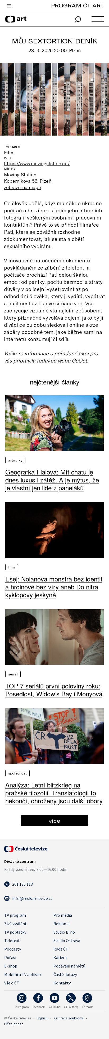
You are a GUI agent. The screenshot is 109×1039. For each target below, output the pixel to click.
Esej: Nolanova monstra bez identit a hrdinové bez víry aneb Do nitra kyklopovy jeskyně (53, 587)
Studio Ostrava (66, 940)
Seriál (13, 674)
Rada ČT (60, 949)
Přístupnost (13, 1024)
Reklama (61, 923)
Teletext (12, 940)
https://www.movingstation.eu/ (37, 163)
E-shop (10, 966)
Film (11, 567)
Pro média (62, 915)
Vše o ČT (11, 983)
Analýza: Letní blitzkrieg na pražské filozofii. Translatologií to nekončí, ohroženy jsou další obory (54, 793)
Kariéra (60, 957)
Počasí (10, 957)
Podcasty (12, 949)
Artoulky (15, 460)
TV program (15, 915)
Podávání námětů (69, 966)
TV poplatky (15, 932)
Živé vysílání (15, 923)
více (54, 820)
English (42, 1018)
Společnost (17, 773)
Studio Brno (64, 932)
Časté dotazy (65, 974)
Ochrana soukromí (68, 1018)
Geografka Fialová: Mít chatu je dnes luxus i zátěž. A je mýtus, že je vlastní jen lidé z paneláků (52, 480)
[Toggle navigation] (9, 6)
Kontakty (62, 983)
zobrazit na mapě (22, 187)
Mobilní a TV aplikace (23, 974)
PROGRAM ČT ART (77, 5)
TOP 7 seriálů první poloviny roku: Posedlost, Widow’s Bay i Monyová (53, 690)
